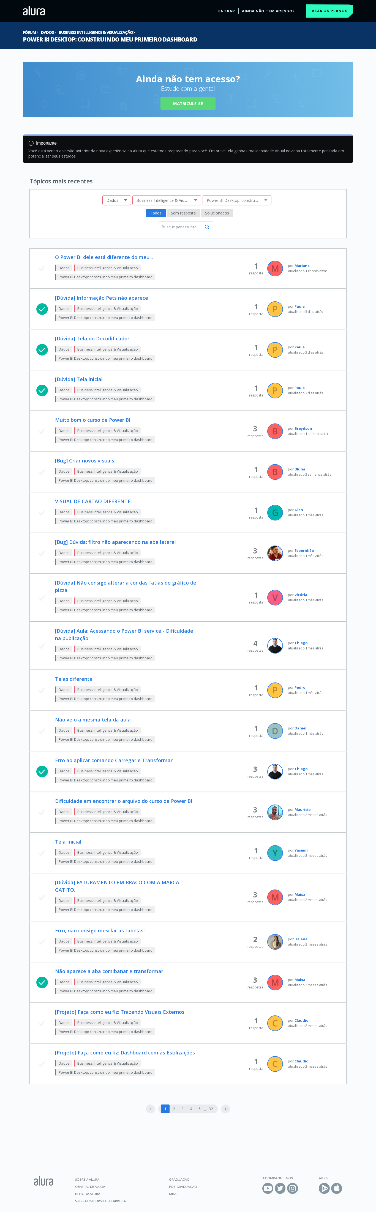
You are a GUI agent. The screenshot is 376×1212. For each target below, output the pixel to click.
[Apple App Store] (336, 1188)
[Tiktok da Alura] (304, 1188)
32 (211, 1108)
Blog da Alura (87, 1194)
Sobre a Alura (87, 1179)
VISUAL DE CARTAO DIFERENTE (93, 501)
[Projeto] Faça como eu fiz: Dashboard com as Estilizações (125, 1052)
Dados (47, 32)
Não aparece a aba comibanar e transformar (109, 971)
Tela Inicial (68, 841)
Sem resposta (183, 213)
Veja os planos (330, 11)
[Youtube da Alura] (267, 1188)
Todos (156, 213)
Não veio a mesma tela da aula (93, 719)
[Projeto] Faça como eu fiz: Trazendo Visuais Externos (119, 1012)
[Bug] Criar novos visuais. (85, 460)
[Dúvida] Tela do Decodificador (92, 338)
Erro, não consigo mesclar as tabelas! (100, 930)
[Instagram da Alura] (292, 1188)
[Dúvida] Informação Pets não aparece (101, 297)
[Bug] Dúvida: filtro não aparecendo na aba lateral (115, 542)
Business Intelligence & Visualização (96, 32)
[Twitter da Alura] (280, 1188)
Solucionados (217, 213)
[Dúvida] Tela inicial (79, 379)
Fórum (29, 32)
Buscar (207, 227)
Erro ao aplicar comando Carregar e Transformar (114, 760)
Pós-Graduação (183, 1187)
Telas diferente (73, 679)
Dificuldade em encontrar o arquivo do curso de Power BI (123, 801)
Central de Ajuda (90, 1187)
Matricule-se (188, 103)
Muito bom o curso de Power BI (92, 420)
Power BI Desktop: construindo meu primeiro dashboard (110, 39)
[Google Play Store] (324, 1188)
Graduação (179, 1179)
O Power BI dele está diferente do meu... (104, 257)
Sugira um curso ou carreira (100, 1201)
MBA (172, 1194)
